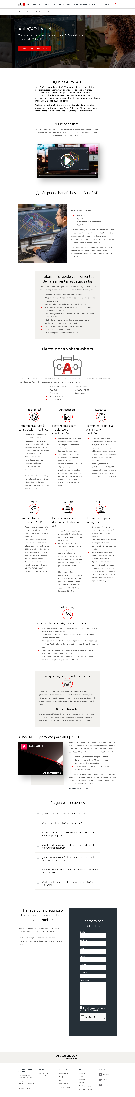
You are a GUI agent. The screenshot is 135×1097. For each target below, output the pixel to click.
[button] (115, 4)
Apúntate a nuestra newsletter (85, 1078)
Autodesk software (37, 12)
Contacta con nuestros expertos (34, 49)
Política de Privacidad (85, 1089)
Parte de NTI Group (65, 1087)
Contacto (82, 1074)
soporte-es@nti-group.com (47, 1076)
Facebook (106, 1074)
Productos (26, 12)
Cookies (81, 1083)
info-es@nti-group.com (25, 1078)
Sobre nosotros (63, 1074)
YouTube (105, 1085)
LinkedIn (105, 1080)
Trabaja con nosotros (65, 1077)
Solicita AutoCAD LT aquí (78, 789)
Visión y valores (63, 1084)
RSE (60, 1080)
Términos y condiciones (86, 1086)
